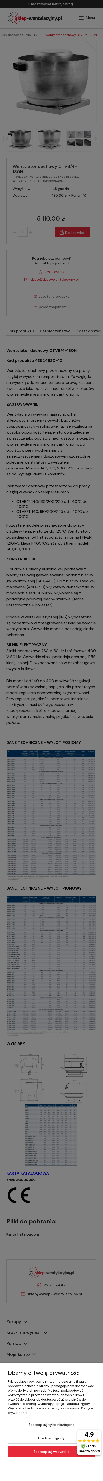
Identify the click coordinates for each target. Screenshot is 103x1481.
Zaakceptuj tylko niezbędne (51, 1424)
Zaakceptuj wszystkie (52, 1451)
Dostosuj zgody (51, 1438)
